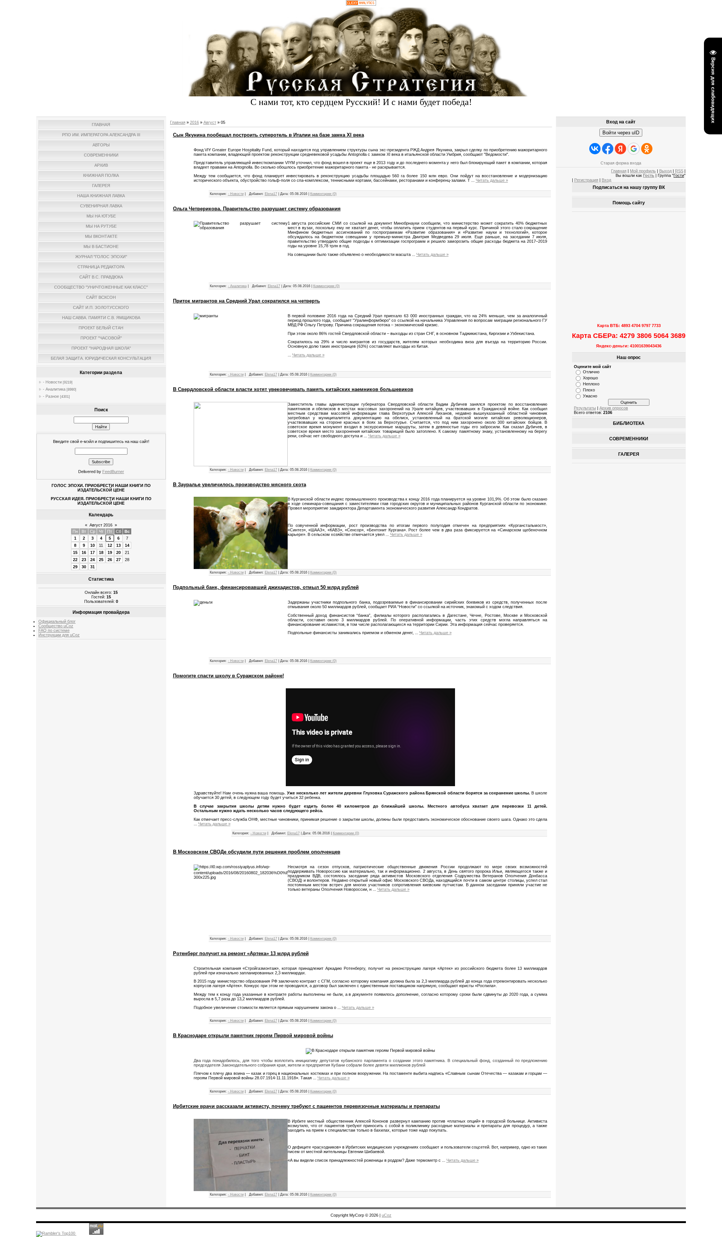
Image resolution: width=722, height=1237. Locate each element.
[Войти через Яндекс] (620, 148)
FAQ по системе (54, 630)
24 (92, 559)
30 (84, 566)
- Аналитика (54, 389)
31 (92, 566)
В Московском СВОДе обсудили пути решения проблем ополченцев (256, 852)
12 (110, 545)
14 (127, 545)
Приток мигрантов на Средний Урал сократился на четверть (246, 301)
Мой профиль (643, 171)
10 (92, 545)
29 (75, 566)
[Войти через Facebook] (607, 148)
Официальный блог (57, 621)
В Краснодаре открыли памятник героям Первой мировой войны (253, 1035)
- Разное (51, 396)
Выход (665, 171)
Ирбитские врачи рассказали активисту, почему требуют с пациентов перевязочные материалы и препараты (306, 1106)
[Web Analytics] (361, 4)
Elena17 (271, 194)
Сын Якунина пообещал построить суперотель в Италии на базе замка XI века (268, 135)
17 (92, 552)
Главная (177, 122)
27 (118, 559)
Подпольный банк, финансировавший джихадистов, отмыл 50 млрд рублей (266, 587)
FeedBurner (113, 471)
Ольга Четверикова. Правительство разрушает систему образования (257, 208)
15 (75, 552)
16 (84, 552)
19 (110, 552)
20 (118, 552)
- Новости (52, 382)
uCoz (386, 1215)
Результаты (585, 408)
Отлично (591, 372)
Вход (606, 180)
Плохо (589, 390)
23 (84, 559)
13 (118, 545)
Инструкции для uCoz (59, 635)
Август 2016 (100, 525)
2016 (194, 122)
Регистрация (586, 180)
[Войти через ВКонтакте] (595, 148)
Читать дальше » (492, 180)
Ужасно (590, 396)
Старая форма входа (621, 163)
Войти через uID (620, 132)
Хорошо (590, 378)
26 (110, 559)
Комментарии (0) (323, 194)
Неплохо (591, 384)
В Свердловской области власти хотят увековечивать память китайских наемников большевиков (293, 389)
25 (101, 559)
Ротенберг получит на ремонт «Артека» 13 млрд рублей (241, 953)
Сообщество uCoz (55, 626)
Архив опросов (613, 408)
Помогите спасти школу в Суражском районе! (228, 676)
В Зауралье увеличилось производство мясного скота (239, 484)
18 (101, 552)
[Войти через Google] (634, 149)
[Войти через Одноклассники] (646, 148)
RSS (679, 171)
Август (209, 122)
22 (75, 559)
